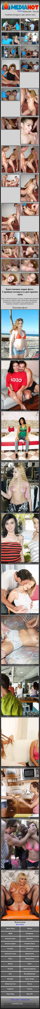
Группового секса (10, 953)
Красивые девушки (30, 968)
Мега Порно (20, 924)
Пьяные (29, 984)
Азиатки (29, 928)
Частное (29, 989)
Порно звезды (29, 979)
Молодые (10, 979)
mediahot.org (17, 1003)
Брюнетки (30, 938)
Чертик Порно (10, 928)
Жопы (10, 958)
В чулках (10, 948)
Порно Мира (10, 994)
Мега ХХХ (30, 994)
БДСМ (10, 933)
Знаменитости (29, 958)
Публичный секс (10, 984)
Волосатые (29, 948)
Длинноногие (30, 953)
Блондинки (29, 933)
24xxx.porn (14, 999)
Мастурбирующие (29, 974)
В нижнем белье (30, 943)
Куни (10, 974)
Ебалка (20, 11)
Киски (29, 963)
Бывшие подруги (10, 943)
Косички (10, 968)
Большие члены (10, 938)
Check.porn (25, 999)
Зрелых (10, 963)
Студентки (10, 989)
